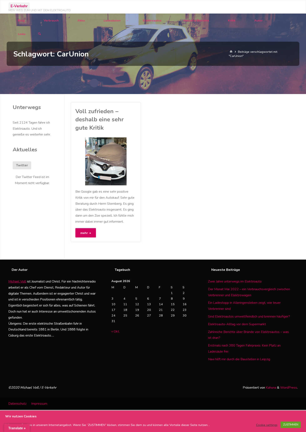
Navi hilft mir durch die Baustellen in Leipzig (239, 359)
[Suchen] (39, 34)
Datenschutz (17, 403)
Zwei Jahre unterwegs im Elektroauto (235, 281)
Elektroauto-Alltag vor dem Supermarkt (237, 324)
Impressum (39, 403)
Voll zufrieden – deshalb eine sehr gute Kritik (99, 119)
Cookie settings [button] (266, 425)
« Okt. (115, 331)
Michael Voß (17, 281)
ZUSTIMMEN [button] (290, 425)
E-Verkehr (19, 6)
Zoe (76, 155)
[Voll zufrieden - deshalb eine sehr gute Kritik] (121, 161)
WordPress (288, 387)
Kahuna (270, 387)
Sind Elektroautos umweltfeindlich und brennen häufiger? (249, 316)
